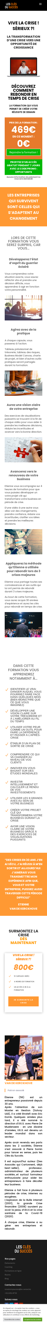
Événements (10, 1263)
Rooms (8, 1274)
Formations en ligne (13, 1271)
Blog (7, 1278)
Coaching (8, 1267)
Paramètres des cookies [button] (12, 1319)
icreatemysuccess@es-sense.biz (18, 1289)
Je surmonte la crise (23, 1001)
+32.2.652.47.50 (11, 1293)
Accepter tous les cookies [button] (32, 1319)
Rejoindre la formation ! (23, 152)
